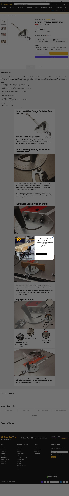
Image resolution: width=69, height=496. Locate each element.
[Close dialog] (53, 237)
